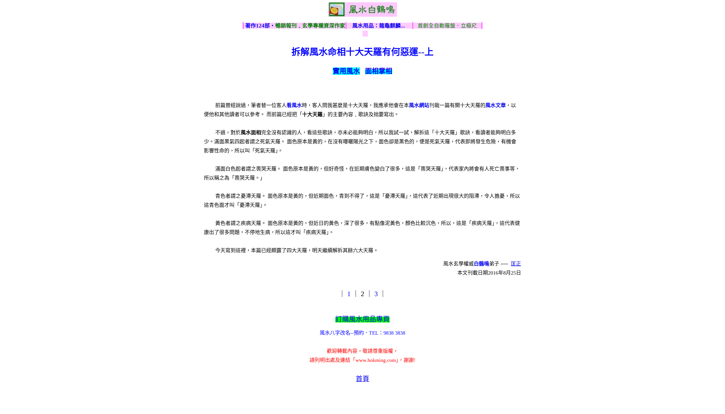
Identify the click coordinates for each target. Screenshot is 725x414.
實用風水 (346, 71)
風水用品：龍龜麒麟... (378, 26)
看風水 (294, 105)
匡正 (516, 264)
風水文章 (495, 105)
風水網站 (419, 105)
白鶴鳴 (481, 264)
